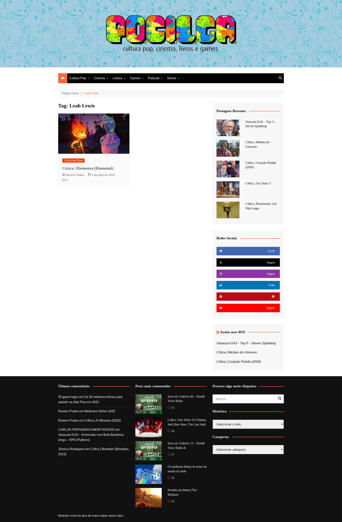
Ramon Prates (75, 175)
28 (173, 431)
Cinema (99, 78)
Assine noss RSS (232, 332)
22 (173, 501)
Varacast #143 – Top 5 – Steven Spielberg (246, 343)
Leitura (117, 78)
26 (173, 477)
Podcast (153, 78)
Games (135, 78)
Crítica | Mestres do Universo (237, 352)
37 (173, 407)
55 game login (68, 397)
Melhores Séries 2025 (99, 411)
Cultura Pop (77, 78)
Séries (171, 78)
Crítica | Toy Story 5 (258, 183)
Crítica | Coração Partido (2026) (239, 361)
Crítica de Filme (73, 160)
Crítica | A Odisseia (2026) (102, 420)
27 (173, 454)
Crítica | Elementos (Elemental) (87, 168)
